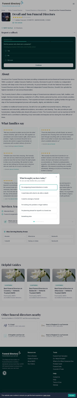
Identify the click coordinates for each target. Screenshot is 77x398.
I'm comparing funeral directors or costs (34, 187)
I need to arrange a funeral (30, 199)
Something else (26, 216)
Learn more (46, 395)
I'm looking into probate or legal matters (34, 204)
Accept (71, 395)
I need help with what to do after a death (34, 193)
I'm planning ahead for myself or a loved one (36, 210)
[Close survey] (56, 177)
